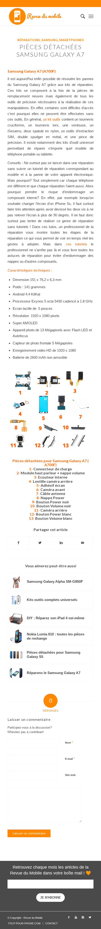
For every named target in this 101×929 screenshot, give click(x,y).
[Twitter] (89, 917)
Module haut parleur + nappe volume (53, 473)
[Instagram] (82, 917)
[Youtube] (75, 917)
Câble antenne (52, 493)
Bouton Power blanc (53, 514)
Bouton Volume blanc (53, 518)
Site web (70, 775)
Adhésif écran (53, 485)
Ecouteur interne (52, 477)
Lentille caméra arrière (53, 481)
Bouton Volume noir (53, 506)
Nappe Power (53, 497)
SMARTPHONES (71, 40)
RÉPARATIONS (28, 40)
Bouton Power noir (52, 502)
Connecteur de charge (52, 469)
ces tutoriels (76, 244)
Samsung (49, 40)
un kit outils (51, 119)
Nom (69, 742)
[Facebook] (68, 917)
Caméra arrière (53, 510)
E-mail (70, 758)
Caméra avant (52, 489)
